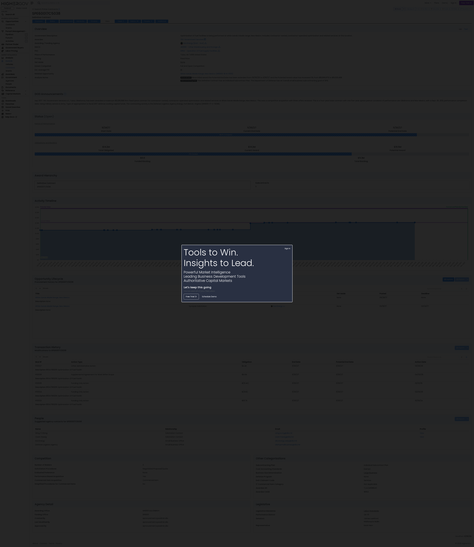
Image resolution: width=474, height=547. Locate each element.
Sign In (287, 248)
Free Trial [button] (190, 296)
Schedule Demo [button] (209, 296)
